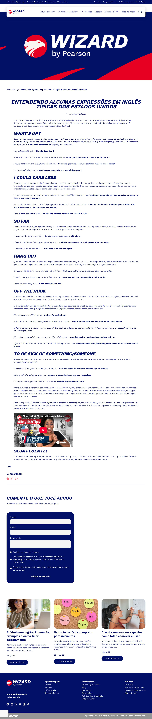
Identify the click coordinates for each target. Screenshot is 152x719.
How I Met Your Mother (89, 120)
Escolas (98, 12)
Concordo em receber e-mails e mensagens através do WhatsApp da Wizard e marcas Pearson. (38, 560)
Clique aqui (93, 393)
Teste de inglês (128, 12)
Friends (73, 120)
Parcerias (97, 2)
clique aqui (35, 459)
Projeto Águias (140, 2)
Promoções (86, 12)
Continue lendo (17, 662)
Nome (13, 517)
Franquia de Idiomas (110, 2)
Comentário (15, 538)
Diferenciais (50, 690)
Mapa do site (131, 693)
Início (9, 90)
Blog (140, 12)
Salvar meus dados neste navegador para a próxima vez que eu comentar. (41, 568)
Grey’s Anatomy (110, 120)
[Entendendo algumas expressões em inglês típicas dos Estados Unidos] (16, 11)
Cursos (48, 684)
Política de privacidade (92, 696)
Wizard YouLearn (89, 405)
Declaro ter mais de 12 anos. (26, 552)
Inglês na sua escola (126, 2)
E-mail (13, 527)
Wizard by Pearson (90, 684)
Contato (129, 684)
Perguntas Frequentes (135, 690)
